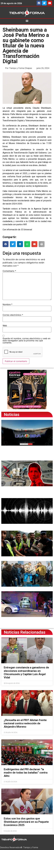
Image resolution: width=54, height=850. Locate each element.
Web (5, 325)
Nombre (7, 304)
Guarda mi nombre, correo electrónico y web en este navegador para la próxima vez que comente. (26, 340)
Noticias (11, 414)
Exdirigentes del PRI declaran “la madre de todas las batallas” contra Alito (25, 772)
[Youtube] (49, 3)
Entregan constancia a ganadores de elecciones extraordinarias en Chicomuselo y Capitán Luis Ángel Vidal (26, 672)
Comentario (9, 271)
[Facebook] (39, 3)
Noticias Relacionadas (24, 632)
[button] (27, 21)
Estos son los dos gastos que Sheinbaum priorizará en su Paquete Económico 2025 (26, 822)
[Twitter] (44, 3)
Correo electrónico (13, 315)
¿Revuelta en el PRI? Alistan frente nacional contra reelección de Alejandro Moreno (25, 723)
